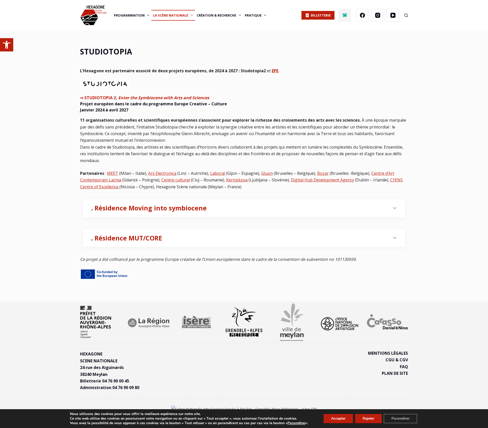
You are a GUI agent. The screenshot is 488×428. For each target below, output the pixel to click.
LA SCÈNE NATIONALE (170, 15)
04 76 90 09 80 (125, 387)
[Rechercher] (406, 15)
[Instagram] (377, 15)
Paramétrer (296, 423)
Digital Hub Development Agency (322, 180)
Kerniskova (237, 180)
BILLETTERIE (321, 15)
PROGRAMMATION (129, 15)
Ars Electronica (162, 173)
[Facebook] (362, 15)
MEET (112, 173)
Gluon (267, 173)
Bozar (323, 173)
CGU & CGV (397, 360)
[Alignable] (344, 15)
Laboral (217, 173)
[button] (6, 44)
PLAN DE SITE (395, 373)
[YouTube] (393, 15)
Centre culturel (175, 180)
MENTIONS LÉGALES (388, 353)
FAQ (404, 366)
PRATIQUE (253, 15)
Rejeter (368, 418)
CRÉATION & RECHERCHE (216, 15)
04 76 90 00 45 (115, 381)
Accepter (338, 418)
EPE (275, 71)
